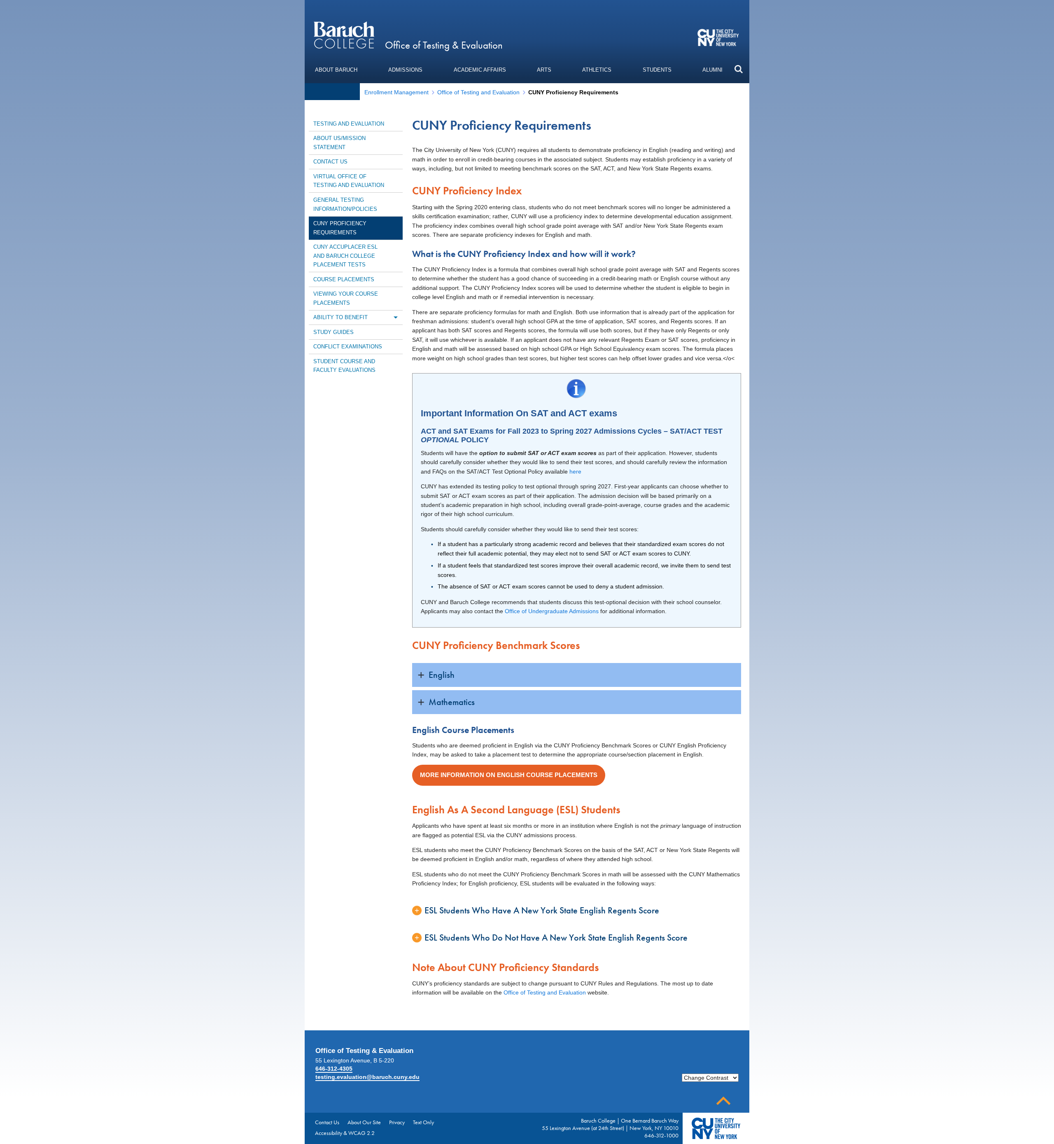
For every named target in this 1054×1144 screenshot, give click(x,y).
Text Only (423, 1122)
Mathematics (452, 702)
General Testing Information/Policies (345, 204)
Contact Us (330, 162)
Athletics (596, 70)
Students (657, 70)
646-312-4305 (333, 1068)
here (575, 471)
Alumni (712, 70)
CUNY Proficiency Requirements (339, 228)
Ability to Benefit (340, 317)
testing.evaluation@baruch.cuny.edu (367, 1077)
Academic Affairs (480, 70)
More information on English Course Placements (508, 774)
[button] (738, 69)
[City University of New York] (719, 37)
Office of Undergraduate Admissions (552, 611)
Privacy (397, 1122)
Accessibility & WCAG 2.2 (345, 1133)
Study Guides (333, 332)
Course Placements (343, 279)
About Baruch (336, 70)
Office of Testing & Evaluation (444, 45)
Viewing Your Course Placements (345, 298)
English (442, 675)
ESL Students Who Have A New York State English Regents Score (541, 910)
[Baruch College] (344, 35)
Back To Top (723, 1101)
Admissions (405, 70)
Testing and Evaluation (348, 124)
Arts (544, 70)
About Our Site (364, 1122)
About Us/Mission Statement (339, 142)
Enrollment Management (396, 92)
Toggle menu (395, 318)
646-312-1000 (661, 1135)
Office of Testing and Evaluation (478, 92)
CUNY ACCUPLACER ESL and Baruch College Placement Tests (345, 256)
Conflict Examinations (347, 346)
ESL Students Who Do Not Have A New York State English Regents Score (556, 937)
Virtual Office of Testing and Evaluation (348, 181)
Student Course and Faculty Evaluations (344, 366)
